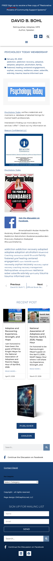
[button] (48, 36)
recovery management (32, 267)
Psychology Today (13, 112)
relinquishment (25, 270)
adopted (39, 62)
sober (36, 70)
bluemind (43, 252)
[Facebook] (40, 36)
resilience (28, 70)
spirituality (34, 273)
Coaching (9, 255)
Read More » (10, 371)
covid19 (35, 255)
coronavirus (18, 255)
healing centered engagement (30, 67)
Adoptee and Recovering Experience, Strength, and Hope (12, 334)
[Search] (46, 447)
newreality (9, 264)
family (39, 65)
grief (16, 258)
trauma (18, 73)
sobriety (10, 73)
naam (21, 261)
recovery (19, 70)
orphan (10, 70)
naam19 (35, 261)
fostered (11, 67)
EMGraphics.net (22, 497)
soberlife (44, 70)
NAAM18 (27, 261)
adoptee (11, 65)
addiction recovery (25, 62)
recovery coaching (13, 267)
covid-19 (28, 255)
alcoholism (30, 65)
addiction (11, 62)
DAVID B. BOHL (26, 20)
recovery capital (41, 264)
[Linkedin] (35, 36)
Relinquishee (11, 270)
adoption (20, 65)
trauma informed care (33, 73)
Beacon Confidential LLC (16, 130)
